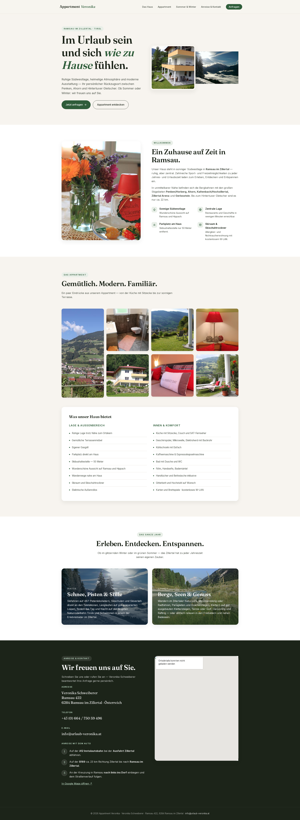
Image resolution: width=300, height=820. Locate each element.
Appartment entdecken (110, 104)
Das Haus (147, 7)
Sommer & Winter (186, 7)
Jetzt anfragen (74, 104)
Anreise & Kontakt (211, 7)
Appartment (77, 7)
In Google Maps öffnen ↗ (77, 783)
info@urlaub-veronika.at (81, 734)
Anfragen (234, 6)
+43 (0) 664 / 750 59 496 (82, 718)
